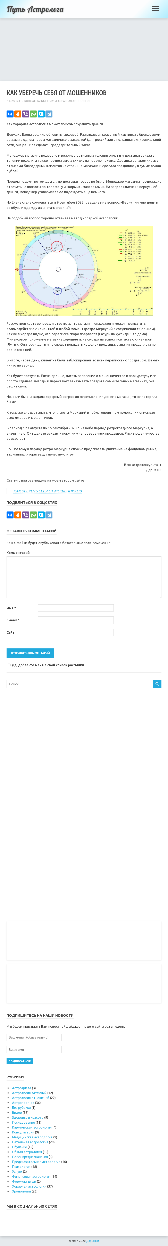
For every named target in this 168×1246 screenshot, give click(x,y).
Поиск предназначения (30, 1157)
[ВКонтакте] (10, 113)
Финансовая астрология (31, 1176)
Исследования (23, 1122)
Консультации (35, 100)
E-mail (13, 620)
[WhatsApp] (33, 113)
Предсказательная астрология (36, 1162)
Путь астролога (35, 9)
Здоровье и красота (27, 1117)
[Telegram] (48, 113)
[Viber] (25, 113)
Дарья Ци (92, 1241)
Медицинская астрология (32, 1137)
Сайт (11, 632)
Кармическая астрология (32, 1127)
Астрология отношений (30, 1098)
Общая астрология (27, 1152)
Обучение (19, 1147)
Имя (11, 608)
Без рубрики (21, 1107)
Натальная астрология (30, 1142)
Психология (21, 1167)
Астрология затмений (29, 1093)
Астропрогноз (23, 1103)
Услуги (52, 100)
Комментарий (18, 553)
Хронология (21, 1191)
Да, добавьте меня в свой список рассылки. (48, 665)
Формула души (24, 1181)
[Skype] (41, 113)
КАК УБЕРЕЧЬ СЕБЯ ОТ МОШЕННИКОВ (47, 491)
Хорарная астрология (74, 100)
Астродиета (21, 1088)
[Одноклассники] (17, 113)
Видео (17, 1112)
